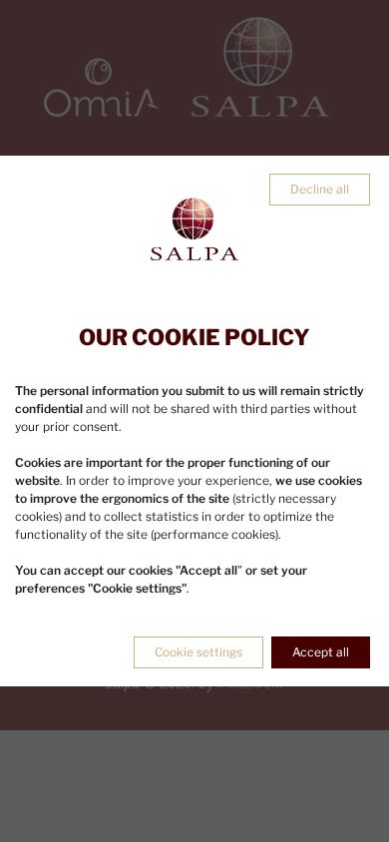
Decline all (319, 189)
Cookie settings (198, 651)
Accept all (320, 651)
